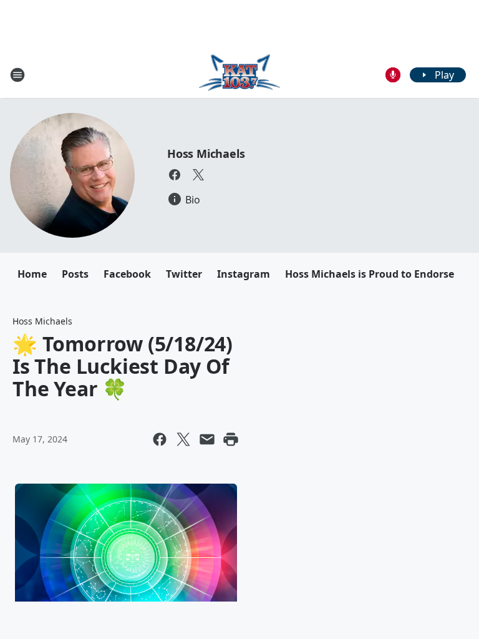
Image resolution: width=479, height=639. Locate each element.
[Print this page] (231, 439)
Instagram (243, 274)
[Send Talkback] (392, 74)
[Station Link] (239, 74)
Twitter (184, 274)
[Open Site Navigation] (17, 74)
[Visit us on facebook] (174, 174)
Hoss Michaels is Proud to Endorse (369, 274)
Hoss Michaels (205, 153)
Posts (75, 274)
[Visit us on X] (198, 174)
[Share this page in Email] (207, 439)
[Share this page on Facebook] (159, 439)
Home (32, 274)
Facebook (127, 274)
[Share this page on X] (183, 439)
